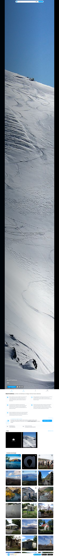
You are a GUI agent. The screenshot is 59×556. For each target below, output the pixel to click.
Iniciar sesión (41, 1)
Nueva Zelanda (9, 378)
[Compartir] (22, 387)
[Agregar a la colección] (17, 387)
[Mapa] (20, 387)
